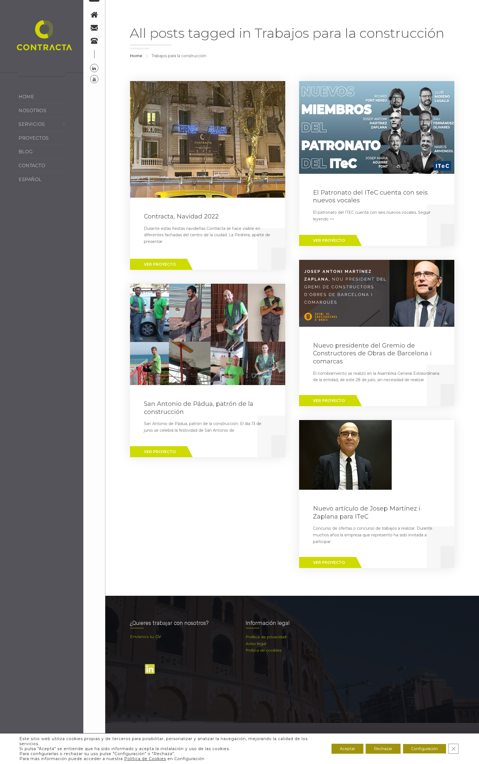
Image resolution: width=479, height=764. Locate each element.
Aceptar (347, 748)
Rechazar (383, 748)
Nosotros (32, 110)
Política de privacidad (266, 636)
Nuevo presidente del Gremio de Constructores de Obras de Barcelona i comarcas (372, 353)
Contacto (32, 165)
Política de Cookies (145, 758)
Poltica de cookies (263, 650)
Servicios (32, 124)
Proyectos (34, 138)
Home (26, 96)
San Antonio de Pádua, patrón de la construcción (198, 408)
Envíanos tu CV (145, 636)
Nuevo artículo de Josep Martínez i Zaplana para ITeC (366, 512)
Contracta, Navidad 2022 (181, 216)
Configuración (424, 748)
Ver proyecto (160, 264)
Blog (26, 151)
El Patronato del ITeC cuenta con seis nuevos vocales (370, 196)
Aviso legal (256, 643)
